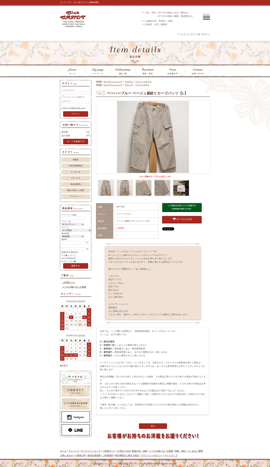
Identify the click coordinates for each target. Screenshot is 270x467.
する (63, 255)
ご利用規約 (107, 455)
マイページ (73, 451)
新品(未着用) (75, 184)
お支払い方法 (123, 451)
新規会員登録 (94, 455)
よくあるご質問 (195, 451)
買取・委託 (180, 451)
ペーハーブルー (142, 85)
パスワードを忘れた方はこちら (73, 108)
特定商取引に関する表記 (127, 455)
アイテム (129, 81)
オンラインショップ (113, 81)
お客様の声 (80, 455)
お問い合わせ (66, 455)
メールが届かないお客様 (74, 287)
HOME (99, 81)
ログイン (205, 34)
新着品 (75, 159)
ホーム (63, 451)
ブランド (129, 85)
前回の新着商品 (75, 166)
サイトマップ (171, 455)
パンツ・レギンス (143, 81)
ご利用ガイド (68, 282)
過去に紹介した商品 (75, 190)
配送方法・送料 (139, 451)
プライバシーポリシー (152, 455)
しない (71, 255)
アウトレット (75, 196)
